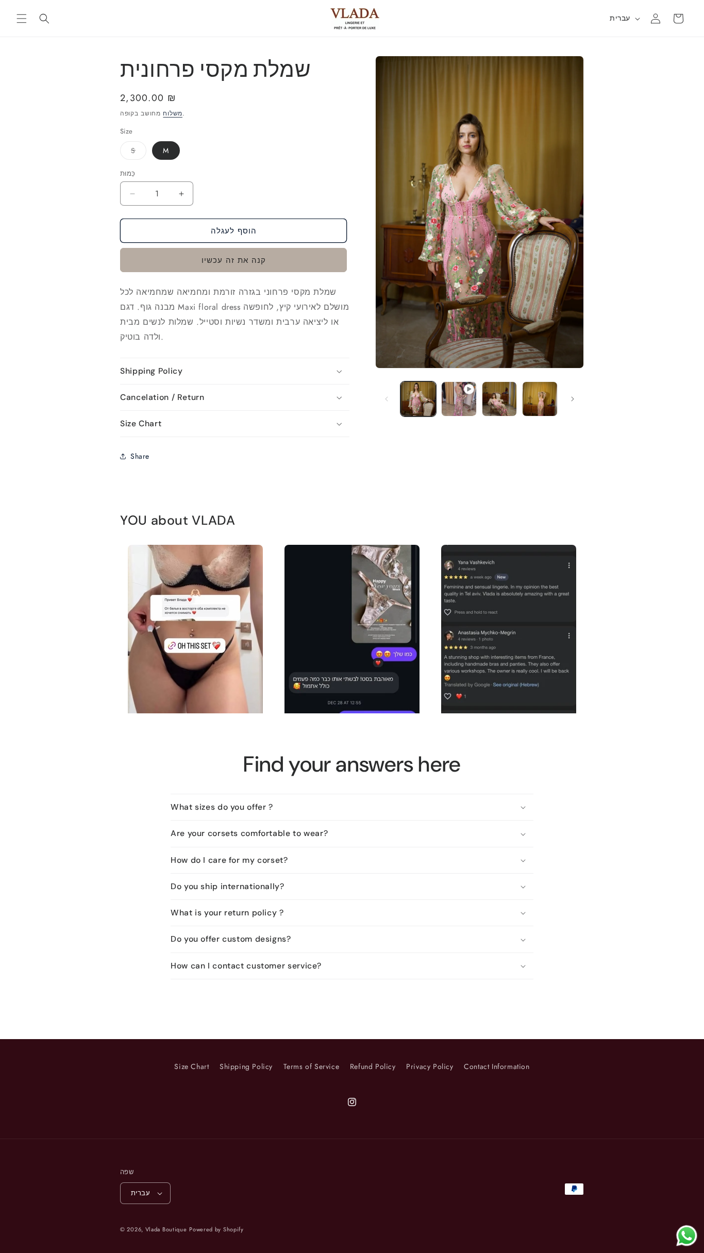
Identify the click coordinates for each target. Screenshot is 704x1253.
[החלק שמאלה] (386, 399)
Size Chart (191, 1066)
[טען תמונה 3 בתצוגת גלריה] (540, 399)
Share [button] (139, 456)
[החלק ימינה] (572, 399)
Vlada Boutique (166, 1229)
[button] (21, 18)
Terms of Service (311, 1066)
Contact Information (496, 1066)
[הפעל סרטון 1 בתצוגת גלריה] (459, 399)
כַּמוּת (128, 173)
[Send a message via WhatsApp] (687, 1236)
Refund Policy (373, 1066)
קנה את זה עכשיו (234, 260)
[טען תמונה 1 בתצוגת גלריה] (418, 399)
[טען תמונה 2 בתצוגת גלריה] (499, 399)
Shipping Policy (246, 1066)
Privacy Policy (429, 1066)
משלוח (172, 113)
